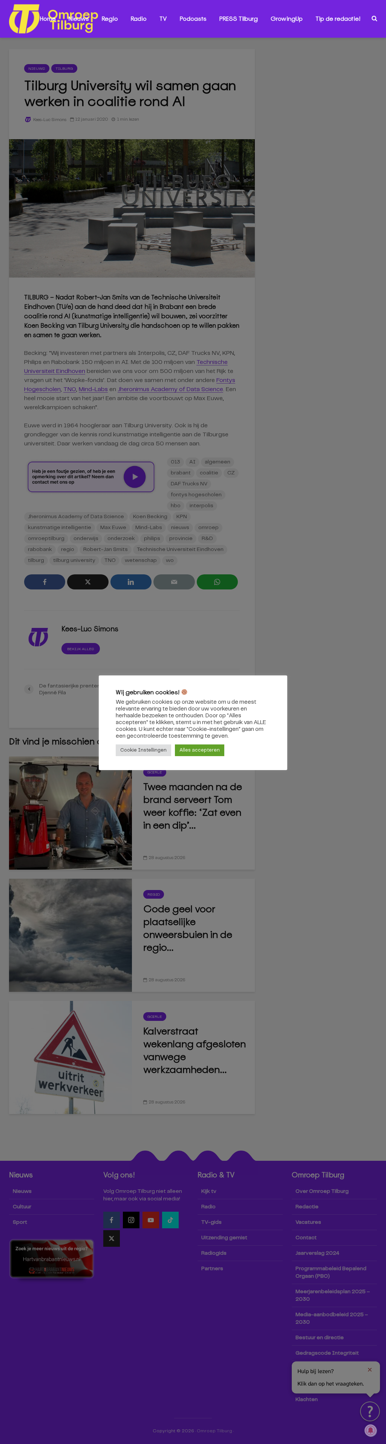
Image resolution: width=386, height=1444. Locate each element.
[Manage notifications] (371, 1430)
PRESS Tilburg (238, 19)
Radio (139, 19)
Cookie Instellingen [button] (143, 750)
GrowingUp (287, 19)
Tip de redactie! (338, 19)
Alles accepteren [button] (199, 750)
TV (163, 19)
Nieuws (79, 19)
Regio (110, 19)
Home (48, 19)
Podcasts (193, 19)
